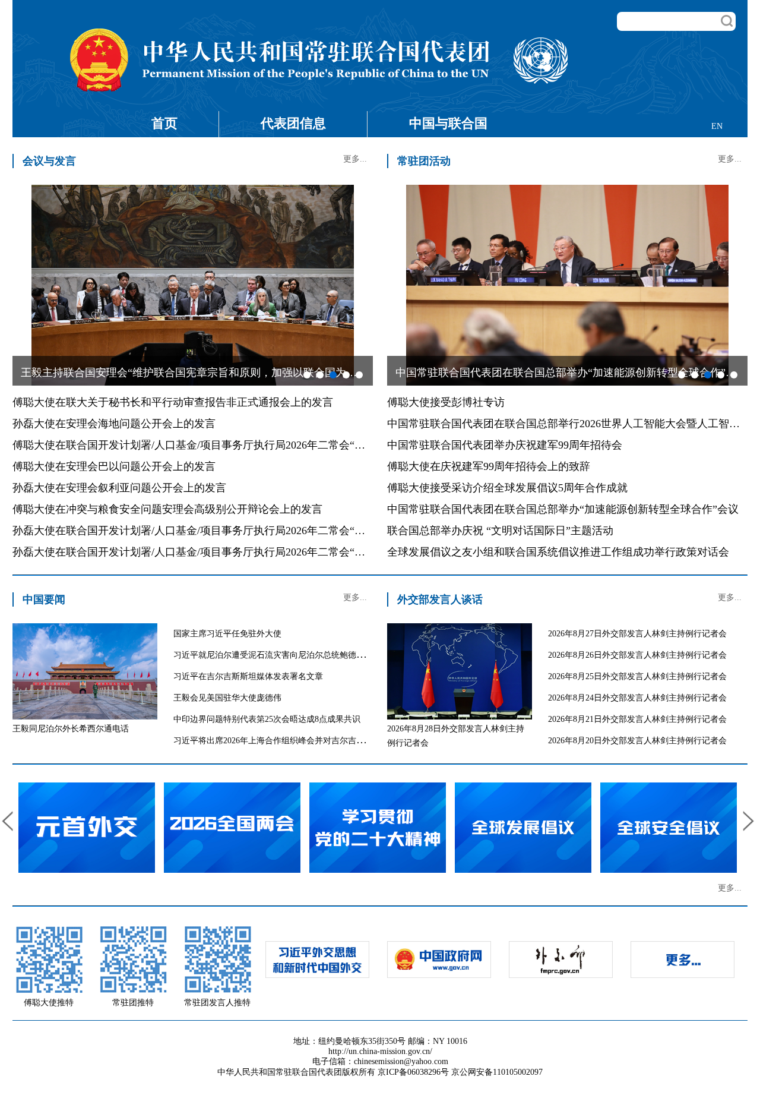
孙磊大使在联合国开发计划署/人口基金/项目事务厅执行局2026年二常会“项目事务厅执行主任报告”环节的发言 (271, 531)
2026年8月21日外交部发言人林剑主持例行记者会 (637, 719)
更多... (355, 158)
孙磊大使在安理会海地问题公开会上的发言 (114, 424)
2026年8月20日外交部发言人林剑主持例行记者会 (637, 740)
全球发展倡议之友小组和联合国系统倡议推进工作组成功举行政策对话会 (558, 552)
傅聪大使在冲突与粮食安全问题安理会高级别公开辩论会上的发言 (167, 509)
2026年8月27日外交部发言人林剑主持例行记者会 (637, 633)
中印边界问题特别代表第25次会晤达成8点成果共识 (266, 719)
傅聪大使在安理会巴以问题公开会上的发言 (114, 466)
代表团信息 (293, 123)
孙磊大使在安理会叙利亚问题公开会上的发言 (119, 488)
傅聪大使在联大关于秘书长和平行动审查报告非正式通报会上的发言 (172, 402)
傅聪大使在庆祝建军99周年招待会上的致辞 (488, 466)
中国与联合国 (448, 123)
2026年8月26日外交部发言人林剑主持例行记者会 (637, 655)
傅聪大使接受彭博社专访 (446, 402)
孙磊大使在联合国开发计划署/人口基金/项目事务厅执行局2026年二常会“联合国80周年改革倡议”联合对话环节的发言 (287, 552)
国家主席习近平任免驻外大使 (227, 633)
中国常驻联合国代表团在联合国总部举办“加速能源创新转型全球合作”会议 (563, 509)
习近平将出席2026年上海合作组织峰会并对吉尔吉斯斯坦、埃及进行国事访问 (314, 740)
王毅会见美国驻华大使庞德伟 (227, 697)
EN (717, 126)
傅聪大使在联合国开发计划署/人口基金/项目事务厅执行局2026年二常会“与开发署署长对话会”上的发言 (255, 445)
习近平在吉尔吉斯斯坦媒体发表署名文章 (248, 676)
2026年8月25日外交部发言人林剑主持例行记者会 (637, 676)
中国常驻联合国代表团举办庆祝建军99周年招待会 (504, 445)
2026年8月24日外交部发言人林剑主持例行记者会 (637, 697)
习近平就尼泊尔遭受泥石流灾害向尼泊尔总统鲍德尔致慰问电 (285, 655)
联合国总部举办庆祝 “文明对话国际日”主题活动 (500, 531)
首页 (164, 123)
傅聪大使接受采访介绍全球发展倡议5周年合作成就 (507, 488)
